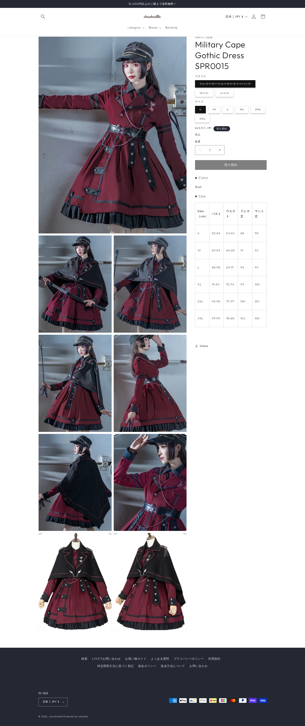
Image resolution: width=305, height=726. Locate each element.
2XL (259, 110)
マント (205, 94)
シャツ (226, 94)
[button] (43, 16)
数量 (198, 141)
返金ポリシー (147, 666)
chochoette (55, 716)
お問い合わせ (198, 666)
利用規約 (214, 659)
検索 (84, 659)
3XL (203, 120)
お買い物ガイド (135, 659)
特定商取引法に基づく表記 (115, 666)
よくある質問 (160, 659)
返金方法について (173, 666)
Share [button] (204, 346)
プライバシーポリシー (189, 659)
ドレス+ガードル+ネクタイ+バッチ (226, 85)
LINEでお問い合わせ (106, 659)
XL (243, 110)
